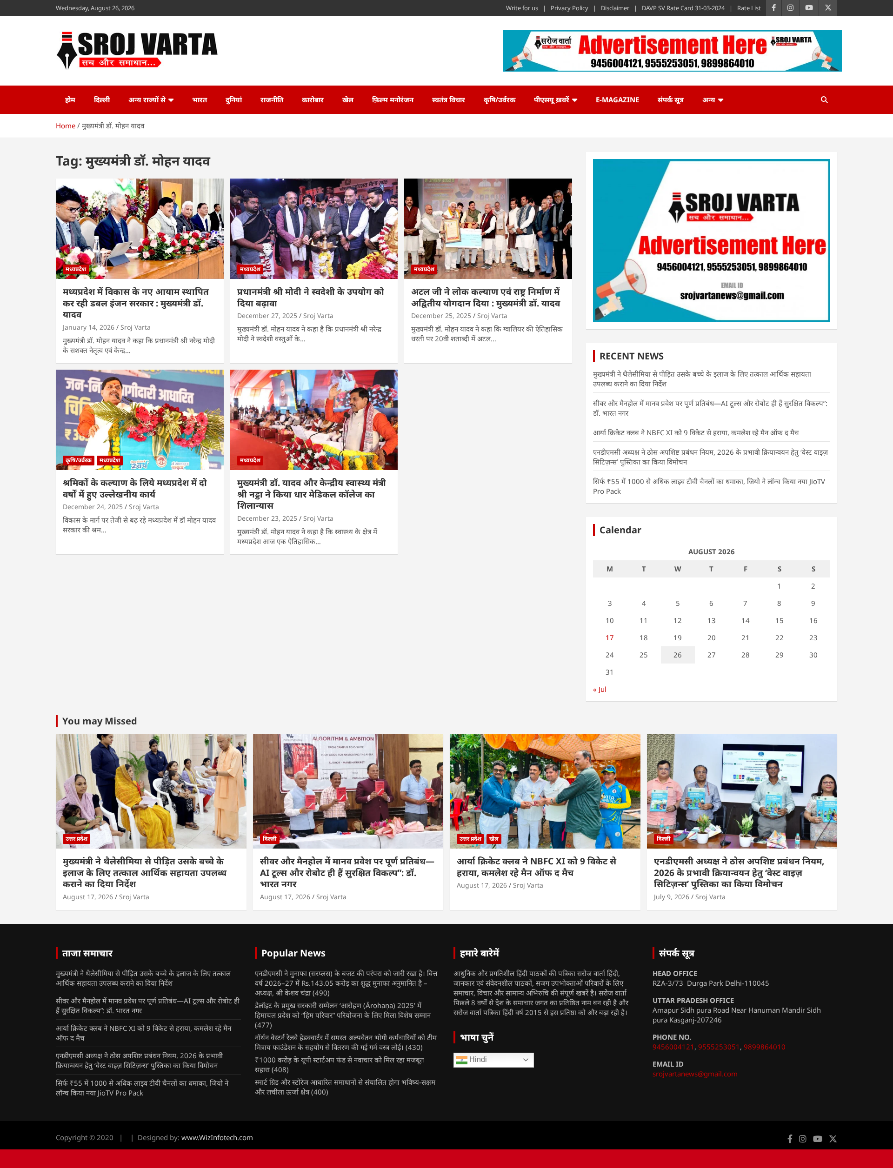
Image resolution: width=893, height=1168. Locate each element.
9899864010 (765, 1046)
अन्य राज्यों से (147, 99)
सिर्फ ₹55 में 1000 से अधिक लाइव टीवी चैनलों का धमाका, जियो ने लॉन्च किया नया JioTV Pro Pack (142, 1087)
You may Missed (99, 721)
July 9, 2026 (671, 896)
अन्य (708, 99)
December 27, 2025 (267, 315)
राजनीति (271, 99)
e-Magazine (617, 99)
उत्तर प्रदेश (76, 839)
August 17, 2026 (88, 896)
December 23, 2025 (267, 518)
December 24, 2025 (93, 506)
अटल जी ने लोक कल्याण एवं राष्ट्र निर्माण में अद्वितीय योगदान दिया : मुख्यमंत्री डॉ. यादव (485, 297)
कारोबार (313, 99)
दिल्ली (102, 99)
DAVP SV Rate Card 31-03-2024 (683, 8)
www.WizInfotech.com (217, 1137)
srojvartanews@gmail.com (695, 1073)
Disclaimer (615, 8)
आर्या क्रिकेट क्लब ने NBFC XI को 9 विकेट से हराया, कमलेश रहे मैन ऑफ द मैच (696, 432)
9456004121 (673, 1046)
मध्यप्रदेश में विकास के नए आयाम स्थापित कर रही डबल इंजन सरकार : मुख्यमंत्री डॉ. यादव (136, 302)
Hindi (477, 1059)
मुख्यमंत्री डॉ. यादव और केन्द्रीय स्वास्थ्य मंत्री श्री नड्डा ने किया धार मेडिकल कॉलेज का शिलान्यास (311, 494)
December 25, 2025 (441, 315)
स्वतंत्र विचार (448, 99)
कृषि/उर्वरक (499, 99)
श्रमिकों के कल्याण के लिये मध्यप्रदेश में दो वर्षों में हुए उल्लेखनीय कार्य (135, 488)
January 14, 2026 (88, 327)
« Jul (599, 689)
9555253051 (719, 1046)
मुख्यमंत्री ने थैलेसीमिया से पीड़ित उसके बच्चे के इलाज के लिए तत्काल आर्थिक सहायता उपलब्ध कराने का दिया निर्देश (145, 872)
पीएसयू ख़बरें (551, 99)
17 (610, 637)
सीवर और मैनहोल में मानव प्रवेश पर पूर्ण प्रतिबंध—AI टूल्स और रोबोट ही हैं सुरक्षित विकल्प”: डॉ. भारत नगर (347, 872)
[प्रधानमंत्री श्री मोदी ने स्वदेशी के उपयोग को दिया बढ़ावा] (314, 228)
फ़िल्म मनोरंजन (392, 99)
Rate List (749, 8)
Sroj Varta (135, 327)
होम (70, 99)
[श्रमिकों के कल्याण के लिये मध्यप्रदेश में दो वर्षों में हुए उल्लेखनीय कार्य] (139, 420)
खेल (347, 99)
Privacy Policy (569, 8)
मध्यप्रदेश (76, 269)
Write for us (522, 8)
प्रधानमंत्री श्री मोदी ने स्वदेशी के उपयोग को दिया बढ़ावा (310, 297)
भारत (199, 99)
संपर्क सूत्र (671, 99)
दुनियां (234, 99)
